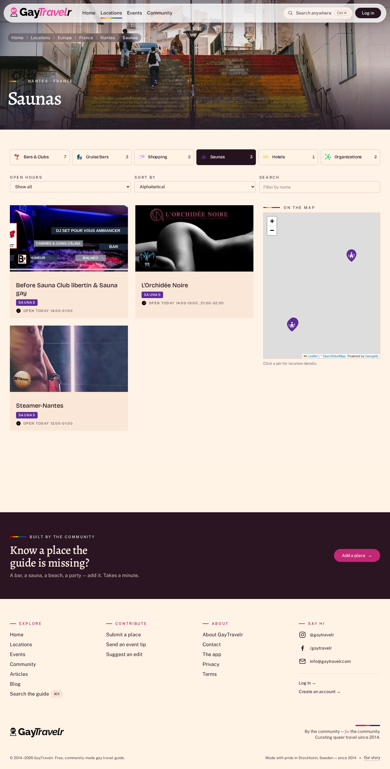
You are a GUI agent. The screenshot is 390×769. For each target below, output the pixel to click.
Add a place (357, 555)
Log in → (307, 682)
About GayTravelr (223, 635)
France (86, 37)
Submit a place (123, 635)
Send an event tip (126, 644)
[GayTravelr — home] (37, 733)
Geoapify (371, 356)
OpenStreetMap (334, 356)
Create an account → (320, 691)
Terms (210, 674)
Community (159, 12)
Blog (15, 684)
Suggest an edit (124, 654)
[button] (351, 255)
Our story (372, 757)
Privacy (211, 664)
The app (212, 654)
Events (134, 12)
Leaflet (312, 356)
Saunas (130, 37)
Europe (65, 37)
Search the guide (35, 694)
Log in (368, 12)
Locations (111, 12)
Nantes (108, 37)
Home (89, 12)
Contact (212, 644)
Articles (19, 674)
